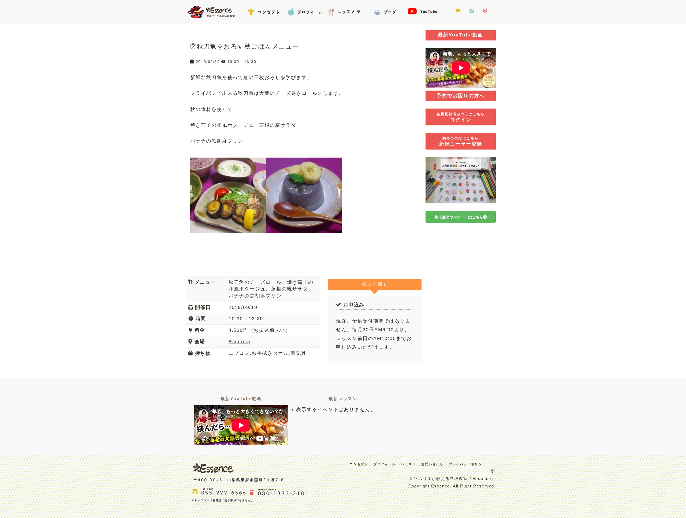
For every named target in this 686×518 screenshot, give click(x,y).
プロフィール (305, 11)
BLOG (386, 11)
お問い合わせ (458, 11)
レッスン (346, 11)
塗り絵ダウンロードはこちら (458, 217)
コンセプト (265, 11)
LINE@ (485, 11)
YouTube (426, 11)
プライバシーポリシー (467, 464)
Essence (213, 11)
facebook (471, 11)
